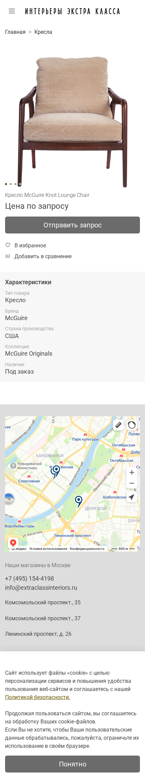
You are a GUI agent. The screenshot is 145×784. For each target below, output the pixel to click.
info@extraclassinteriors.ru (41, 587)
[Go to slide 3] (15, 184)
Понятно (72, 764)
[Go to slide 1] (6, 184)
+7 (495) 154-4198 (29, 578)
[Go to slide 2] (11, 184)
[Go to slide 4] (20, 184)
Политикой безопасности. (37, 697)
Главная (15, 32)
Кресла (43, 32)
